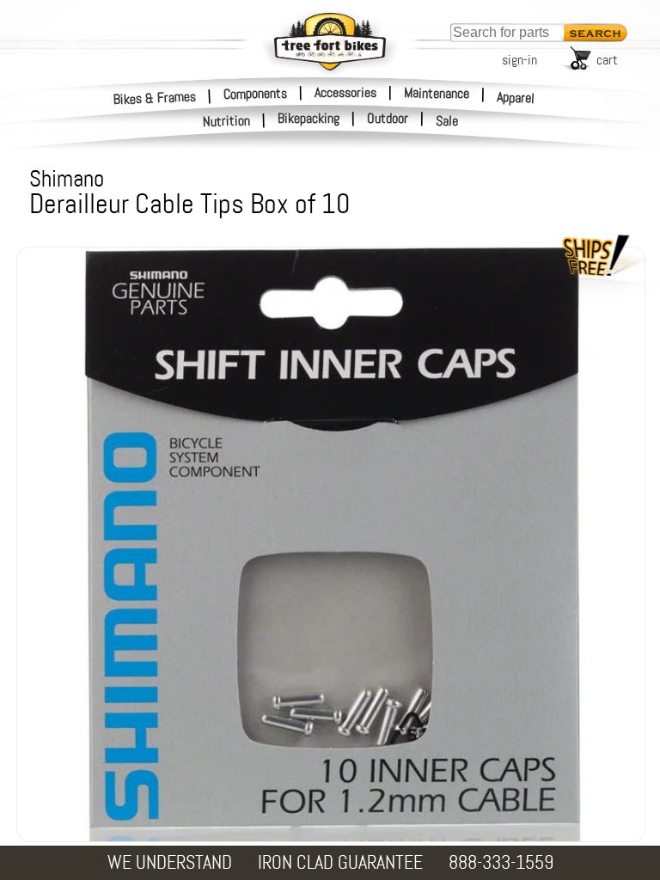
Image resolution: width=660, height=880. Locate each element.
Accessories (345, 92)
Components (255, 92)
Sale (447, 121)
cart (607, 60)
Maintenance (436, 92)
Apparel (516, 97)
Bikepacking (308, 118)
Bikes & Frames (155, 97)
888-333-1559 (501, 862)
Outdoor (387, 118)
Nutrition (227, 121)
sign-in (519, 60)
